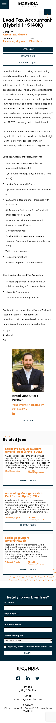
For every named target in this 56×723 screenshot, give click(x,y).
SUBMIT (28, 653)
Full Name (9, 603)
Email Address (11, 614)
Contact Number (12, 625)
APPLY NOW (28, 49)
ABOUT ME (28, 421)
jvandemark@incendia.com (28, 405)
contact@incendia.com (28, 699)
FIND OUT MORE (28, 481)
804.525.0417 (20, 409)
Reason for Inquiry (13, 636)
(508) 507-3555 (28, 690)
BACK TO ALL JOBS (28, 63)
